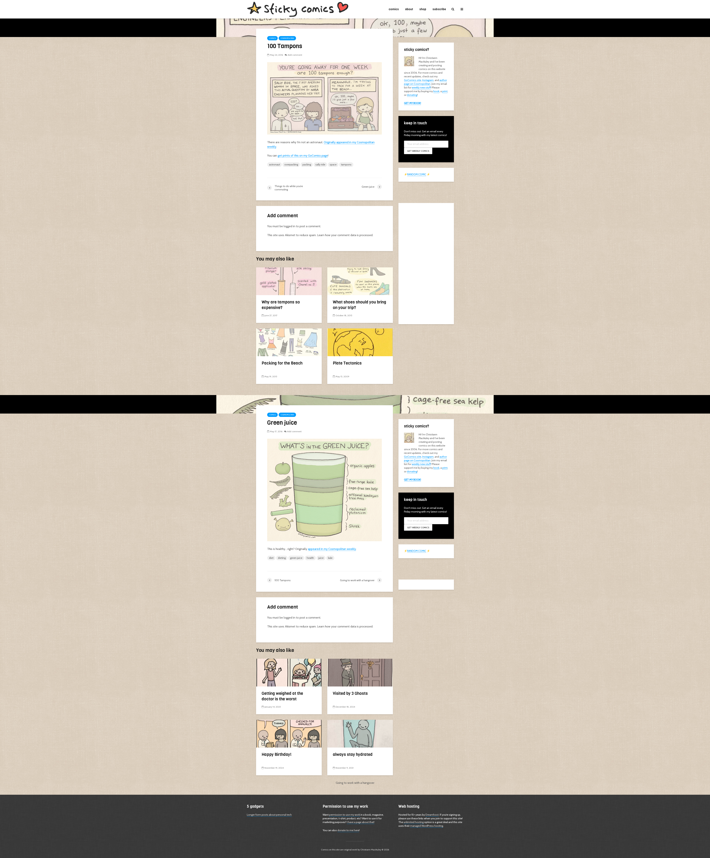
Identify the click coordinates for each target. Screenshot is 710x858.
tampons (346, 164)
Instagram (428, 80)
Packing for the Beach (282, 363)
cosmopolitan (287, 38)
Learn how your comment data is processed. (345, 235)
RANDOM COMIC (416, 174)
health (310, 558)
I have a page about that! (360, 822)
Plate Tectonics (347, 363)
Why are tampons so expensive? (281, 304)
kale (330, 558)
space (333, 164)
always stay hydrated (353, 754)
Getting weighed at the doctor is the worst (282, 696)
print (444, 91)
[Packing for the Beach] (289, 342)
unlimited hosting (414, 822)
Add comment (295, 54)
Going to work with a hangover (355, 783)
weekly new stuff (421, 87)
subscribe (439, 9)
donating (412, 95)
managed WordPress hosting (426, 825)
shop (422, 9)
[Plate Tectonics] (360, 342)
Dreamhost (432, 814)
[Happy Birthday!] (289, 733)
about (409, 9)
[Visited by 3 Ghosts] (360, 672)
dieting (282, 558)
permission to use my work (344, 814)
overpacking (291, 164)
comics (394, 9)
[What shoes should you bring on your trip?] (360, 281)
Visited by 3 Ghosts (350, 693)
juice (321, 558)
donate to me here (348, 830)
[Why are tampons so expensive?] (289, 281)
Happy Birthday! (277, 754)
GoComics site (412, 80)
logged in (289, 226)
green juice (296, 558)
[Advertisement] (426, 263)
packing (306, 164)
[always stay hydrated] (360, 733)
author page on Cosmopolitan (425, 81)
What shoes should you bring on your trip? (359, 304)
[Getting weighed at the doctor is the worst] (289, 672)
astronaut (274, 164)
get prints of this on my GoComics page (303, 155)
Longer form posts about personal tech (269, 814)
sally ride (320, 164)
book (436, 91)
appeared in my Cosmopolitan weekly (332, 549)
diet (271, 558)
